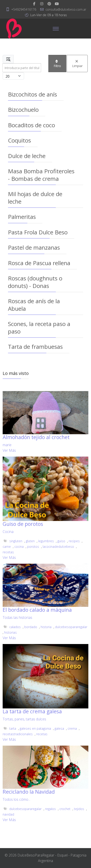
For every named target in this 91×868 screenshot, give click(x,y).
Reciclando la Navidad (29, 791)
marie (7, 444)
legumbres (46, 541)
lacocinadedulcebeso (58, 546)
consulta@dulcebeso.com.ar (66, 9)
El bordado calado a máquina (37, 609)
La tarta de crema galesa (32, 711)
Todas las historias (17, 617)
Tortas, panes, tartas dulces (24, 719)
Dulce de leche (27, 156)
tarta (12, 728)
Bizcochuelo (23, 110)
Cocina (8, 531)
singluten (15, 541)
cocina (19, 546)
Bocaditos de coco (31, 125)
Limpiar (77, 66)
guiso (61, 541)
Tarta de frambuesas (35, 347)
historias (10, 632)
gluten (30, 541)
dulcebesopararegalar (71, 627)
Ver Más (9, 450)
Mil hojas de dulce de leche (35, 197)
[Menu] (56, 29)
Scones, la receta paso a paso (39, 327)
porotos (33, 546)
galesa (59, 728)
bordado (30, 627)
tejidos (79, 809)
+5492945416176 (23, 9)
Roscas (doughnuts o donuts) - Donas (35, 281)
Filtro (57, 66)
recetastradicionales (18, 734)
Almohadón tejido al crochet (36, 437)
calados (15, 627)
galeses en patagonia (35, 728)
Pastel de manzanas (34, 247)
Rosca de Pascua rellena (39, 263)
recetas (8, 552)
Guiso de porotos (23, 523)
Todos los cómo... (16, 799)
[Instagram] (42, 3)
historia (46, 627)
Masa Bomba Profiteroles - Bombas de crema (41, 174)
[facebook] (34, 3)
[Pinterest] (49, 3)
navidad (8, 814)
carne (7, 546)
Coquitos (19, 140)
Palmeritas (22, 217)
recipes (74, 541)
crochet (64, 809)
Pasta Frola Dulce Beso (38, 232)
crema (72, 728)
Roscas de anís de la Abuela (34, 304)
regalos (50, 809)
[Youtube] (57, 3)
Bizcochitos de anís (32, 94)
